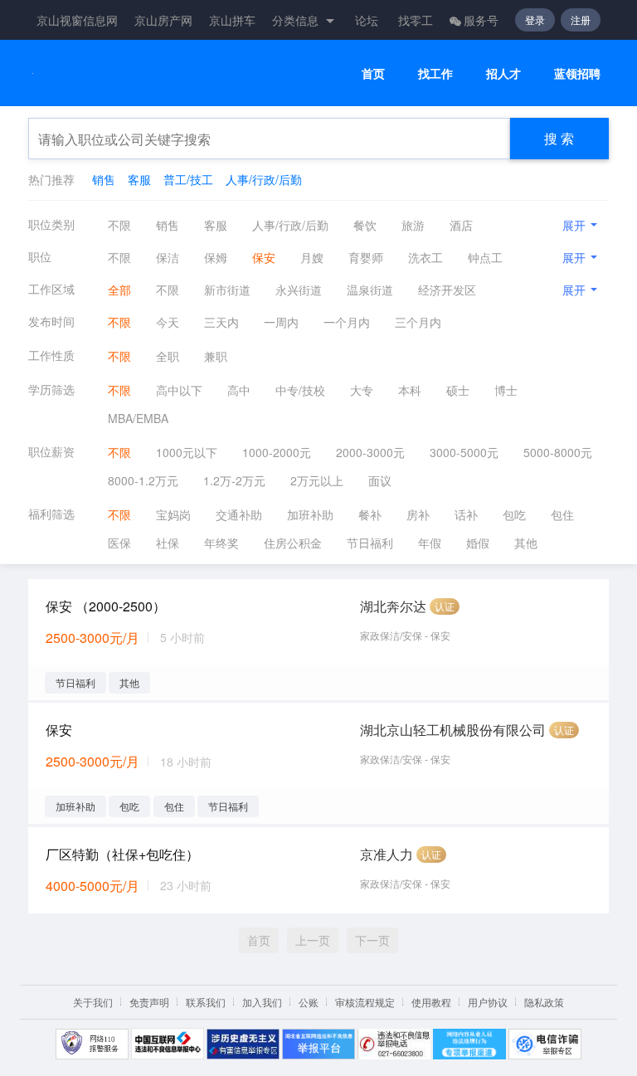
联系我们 (206, 1002)
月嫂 (311, 257)
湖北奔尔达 (393, 606)
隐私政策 (544, 1002)
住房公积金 (293, 542)
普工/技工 (188, 179)
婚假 (477, 542)
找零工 (415, 20)
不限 (119, 225)
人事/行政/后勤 (264, 179)
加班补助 (310, 514)
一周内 (281, 322)
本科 (409, 390)
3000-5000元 (464, 452)
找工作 (435, 73)
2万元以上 (316, 480)
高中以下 (179, 390)
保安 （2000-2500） (106, 606)
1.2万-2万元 (234, 480)
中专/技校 (300, 390)
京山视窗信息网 (77, 20)
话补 (466, 514)
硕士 (457, 390)
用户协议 (488, 1002)
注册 (581, 19)
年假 (429, 542)
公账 (308, 1002)
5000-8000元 (557, 452)
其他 (525, 542)
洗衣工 (425, 257)
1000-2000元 (276, 452)
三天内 (221, 322)
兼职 (215, 356)
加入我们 (262, 1002)
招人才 (503, 73)
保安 (263, 257)
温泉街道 (370, 289)
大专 (361, 390)
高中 (238, 390)
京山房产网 (163, 20)
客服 (139, 179)
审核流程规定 (365, 1002)
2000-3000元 (370, 452)
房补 (418, 514)
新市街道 (227, 289)
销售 (103, 179)
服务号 (481, 20)
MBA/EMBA (138, 418)
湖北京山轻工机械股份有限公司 (453, 729)
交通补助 (239, 514)
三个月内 (418, 322)
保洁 (167, 257)
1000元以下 (186, 452)
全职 (167, 356)
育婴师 (365, 257)
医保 (119, 542)
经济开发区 (447, 289)
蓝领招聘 (577, 73)
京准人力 (386, 854)
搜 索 (559, 138)
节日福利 (370, 542)
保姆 (215, 257)
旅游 (413, 225)
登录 (535, 19)
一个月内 (346, 322)
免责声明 (149, 1002)
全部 (119, 289)
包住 (562, 514)
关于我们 (93, 1002)
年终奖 (221, 542)
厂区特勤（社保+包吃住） (122, 854)
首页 (373, 73)
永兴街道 (298, 289)
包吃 (514, 514)
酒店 (461, 225)
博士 (506, 390)
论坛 (366, 20)
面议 (379, 480)
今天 (167, 322)
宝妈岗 (173, 514)
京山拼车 (232, 20)
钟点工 (485, 257)
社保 (167, 542)
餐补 (370, 514)
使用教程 (431, 1002)
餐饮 (365, 225)
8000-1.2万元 (143, 480)
